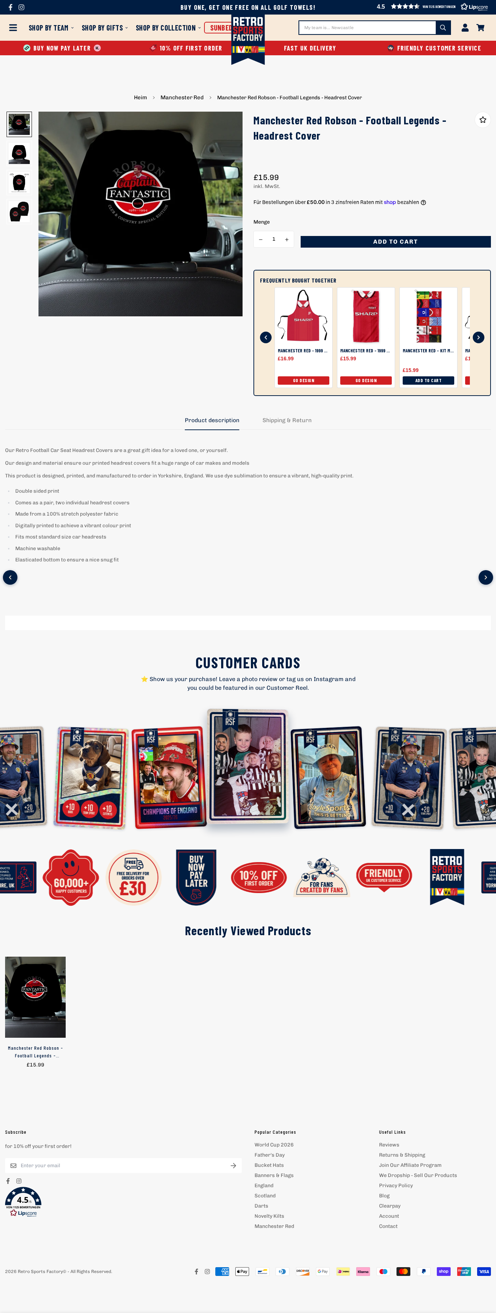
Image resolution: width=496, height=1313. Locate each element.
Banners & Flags (274, 1175)
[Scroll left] (10, 577)
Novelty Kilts (269, 1216)
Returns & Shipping (402, 1155)
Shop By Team (49, 27)
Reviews (389, 1145)
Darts (261, 1206)
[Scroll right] (486, 577)
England (264, 1185)
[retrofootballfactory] (248, 41)
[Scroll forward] (478, 337)
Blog (384, 1196)
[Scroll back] (266, 337)
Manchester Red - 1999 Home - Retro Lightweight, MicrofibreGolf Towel (366, 350)
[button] (123, 1202)
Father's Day (270, 1155)
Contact (388, 1226)
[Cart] (480, 28)
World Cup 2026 (274, 1145)
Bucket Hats (269, 1165)
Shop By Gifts (102, 27)
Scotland (265, 1196)
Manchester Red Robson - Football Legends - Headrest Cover (35, 1052)
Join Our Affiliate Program (410, 1165)
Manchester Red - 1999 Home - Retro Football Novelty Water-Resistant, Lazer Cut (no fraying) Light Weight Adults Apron (303, 350)
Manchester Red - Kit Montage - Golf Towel (428, 350)
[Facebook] (10, 7)
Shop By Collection (166, 27)
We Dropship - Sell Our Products (418, 1175)
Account (389, 1216)
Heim (140, 97)
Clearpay (390, 1206)
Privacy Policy (396, 1185)
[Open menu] (14, 27)
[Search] (443, 27)
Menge (261, 222)
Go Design (303, 380)
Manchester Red (182, 97)
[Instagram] (21, 7)
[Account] (465, 28)
